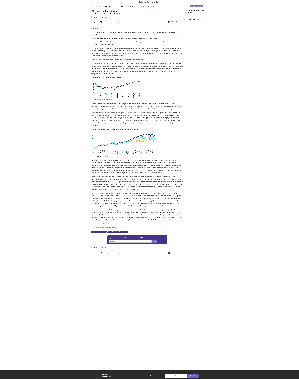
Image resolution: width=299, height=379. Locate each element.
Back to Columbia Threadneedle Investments (194, 11)
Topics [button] (115, 6)
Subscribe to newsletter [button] (197, 6)
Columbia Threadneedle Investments (115, 14)
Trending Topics (190, 19)
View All (199, 19)
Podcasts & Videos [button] (146, 6)
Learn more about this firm (99, 17)
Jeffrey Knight (97, 14)
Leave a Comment (176, 21)
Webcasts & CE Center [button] (129, 6)
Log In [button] (206, 6)
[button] (95, 22)
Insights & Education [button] (103, 6)
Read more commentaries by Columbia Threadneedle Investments (109, 232)
